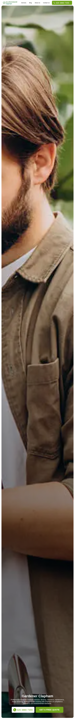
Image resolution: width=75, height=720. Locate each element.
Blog (30, 3)
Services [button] (23, 3)
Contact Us (46, 3)
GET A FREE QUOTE (49, 710)
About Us (37, 3)
